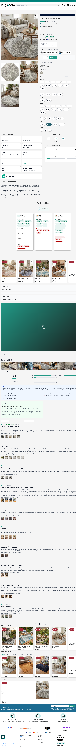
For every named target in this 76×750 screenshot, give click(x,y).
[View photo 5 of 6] (18, 457)
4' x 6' (53, 82)
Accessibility (40, 743)
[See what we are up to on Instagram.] (59, 737)
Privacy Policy (72, 708)
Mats (47, 8)
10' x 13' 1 (66, 85)
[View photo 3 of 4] (10, 500)
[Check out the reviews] (61, 744)
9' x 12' (60, 85)
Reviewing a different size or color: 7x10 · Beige (9, 454)
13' (62, 118)
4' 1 (45, 118)
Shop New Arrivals (38, 1)
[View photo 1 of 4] (2, 500)
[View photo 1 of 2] (2, 555)
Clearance (73, 8)
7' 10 (58, 118)
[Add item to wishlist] (15, 261)
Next (50, 624)
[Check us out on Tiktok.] (61, 737)
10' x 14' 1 (42, 88)
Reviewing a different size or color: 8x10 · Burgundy (10, 515)
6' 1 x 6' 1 (55, 124)
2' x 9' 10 (69, 106)
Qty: (42, 57)
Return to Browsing (5, 12)
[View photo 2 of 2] (6, 555)
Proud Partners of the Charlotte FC (25, 735)
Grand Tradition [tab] (29, 654)
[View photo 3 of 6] (10, 457)
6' (45, 130)
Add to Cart (53, 57)
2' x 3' (42, 82)
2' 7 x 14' (53, 109)
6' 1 (49, 118)
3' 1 (41, 118)
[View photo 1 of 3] (2, 477)
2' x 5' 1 (48, 106)
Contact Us (40, 735)
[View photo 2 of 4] (6, 500)
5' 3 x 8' (63, 82)
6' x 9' (69, 82)
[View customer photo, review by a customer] (21, 366)
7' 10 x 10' (48, 85)
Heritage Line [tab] (15, 654)
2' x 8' (64, 106)
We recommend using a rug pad (53, 49)
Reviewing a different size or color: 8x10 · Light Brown (10, 593)
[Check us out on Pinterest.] (64, 737)
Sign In (65, 5)
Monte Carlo (23, 12)
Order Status (72, 1)
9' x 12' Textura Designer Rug (58, 674)
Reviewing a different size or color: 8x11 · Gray (9, 433)
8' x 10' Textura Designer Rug (7, 674)
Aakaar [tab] (22, 654)
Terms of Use (4, 741)
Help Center (40, 739)
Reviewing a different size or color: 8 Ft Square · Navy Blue (11, 552)
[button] (36, 16)
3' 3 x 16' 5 (66, 109)
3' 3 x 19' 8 (43, 112)
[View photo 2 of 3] (6, 477)
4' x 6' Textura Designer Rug (24, 674)
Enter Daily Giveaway (23, 746)
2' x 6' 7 (58, 106)
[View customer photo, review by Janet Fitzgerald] (53, 366)
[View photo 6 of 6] (22, 457)
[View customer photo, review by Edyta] (13, 366)
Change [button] (47, 66)
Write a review (52, 21)
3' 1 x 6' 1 (48, 100)
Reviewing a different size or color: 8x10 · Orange (9, 497)
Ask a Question (43, 62)
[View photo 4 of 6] (14, 457)
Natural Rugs (24, 8)
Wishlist (71, 5)
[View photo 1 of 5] (2, 436)
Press (39, 745)
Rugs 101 (39, 740)
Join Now (72, 706)
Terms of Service (54, 710)
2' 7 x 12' (47, 109)
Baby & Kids (37, 8)
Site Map (21, 740)
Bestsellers (21, 743)
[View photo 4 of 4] (14, 500)
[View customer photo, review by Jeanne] (45, 366)
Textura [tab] (3, 654)
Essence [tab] (8, 654)
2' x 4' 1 (42, 106)
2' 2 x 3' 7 (42, 100)
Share (51, 62)
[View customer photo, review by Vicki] (29, 366)
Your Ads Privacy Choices (6, 743)
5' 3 (41, 130)
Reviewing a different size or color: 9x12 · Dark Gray (11, 414)
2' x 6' (53, 106)
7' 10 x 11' (54, 85)
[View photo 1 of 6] (2, 457)
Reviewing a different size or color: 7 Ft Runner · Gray (10, 613)
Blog (20, 738)
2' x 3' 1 (42, 94)
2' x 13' (42, 109)
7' (53, 118)
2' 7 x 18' (59, 109)
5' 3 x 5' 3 (49, 124)
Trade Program (22, 745)
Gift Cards (21, 736)
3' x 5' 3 (47, 82)
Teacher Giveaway (22, 748)
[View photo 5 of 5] (18, 436)
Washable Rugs (17, 8)
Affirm (20, 742)
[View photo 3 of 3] (10, 477)
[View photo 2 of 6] (6, 457)
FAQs (39, 738)
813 (47, 624)
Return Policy (40, 742)
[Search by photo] (17, 5)
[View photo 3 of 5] (10, 436)
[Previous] (2, 271)
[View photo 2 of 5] (6, 436)
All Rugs (2, 8)
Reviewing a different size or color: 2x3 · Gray (9, 474)
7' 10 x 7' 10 (62, 124)
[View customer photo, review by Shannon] (61, 366)
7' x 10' (42, 85)
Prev (37, 624)
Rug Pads (43, 8)
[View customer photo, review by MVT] (5, 366)
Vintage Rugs (17, 12)
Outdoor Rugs (31, 8)
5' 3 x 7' (58, 82)
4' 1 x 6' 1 (48, 94)
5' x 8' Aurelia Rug (55, 646)
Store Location (22, 739)
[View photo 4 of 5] (14, 436)
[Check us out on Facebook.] (57, 737)
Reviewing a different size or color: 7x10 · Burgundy (10, 572)
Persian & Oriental (9, 8)
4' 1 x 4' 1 (42, 124)
